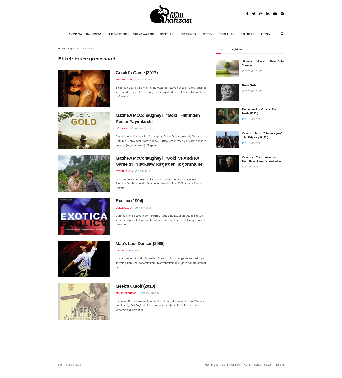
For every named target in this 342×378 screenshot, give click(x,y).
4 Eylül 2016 (144, 128)
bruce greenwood (84, 48)
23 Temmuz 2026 (253, 143)
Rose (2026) (250, 85)
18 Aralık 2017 (144, 79)
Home (61, 48)
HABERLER (166, 34)
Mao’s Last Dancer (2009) (140, 243)
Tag (70, 48)
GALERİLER (247, 34)
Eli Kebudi (121, 250)
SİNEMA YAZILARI (143, 34)
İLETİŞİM (265, 34)
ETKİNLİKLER (226, 34)
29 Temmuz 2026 (253, 71)
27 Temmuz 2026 (253, 91)
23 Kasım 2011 (138, 250)
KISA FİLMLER (188, 34)
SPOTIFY (207, 34)
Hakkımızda (211, 364)
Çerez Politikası (263, 364)
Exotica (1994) (129, 200)
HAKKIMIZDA (94, 34)
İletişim (280, 364)
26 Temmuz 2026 (253, 119)
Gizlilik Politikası (231, 364)
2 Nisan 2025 (251, 166)
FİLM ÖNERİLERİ (117, 34)
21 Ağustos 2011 (152, 293)
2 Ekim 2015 (143, 171)
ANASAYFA (75, 34)
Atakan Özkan (124, 79)
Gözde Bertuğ (124, 128)
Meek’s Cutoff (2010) (135, 286)
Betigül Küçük (124, 171)
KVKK (247, 364)
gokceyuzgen (124, 208)
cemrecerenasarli (127, 293)
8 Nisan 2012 (144, 208)
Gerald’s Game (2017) (137, 72)
